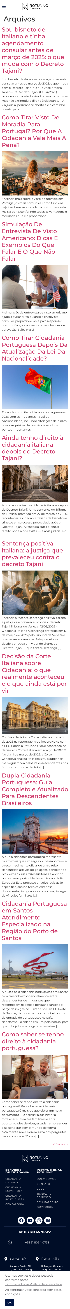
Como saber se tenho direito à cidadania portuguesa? (33, 1041)
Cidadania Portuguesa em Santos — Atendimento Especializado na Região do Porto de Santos (34, 920)
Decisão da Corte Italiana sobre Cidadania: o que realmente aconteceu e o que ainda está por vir (34, 673)
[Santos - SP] (6, 1259)
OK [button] (9, 1302)
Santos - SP (18, 1258)
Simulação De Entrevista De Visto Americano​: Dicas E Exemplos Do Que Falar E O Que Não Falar (30, 241)
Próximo (60, 1144)
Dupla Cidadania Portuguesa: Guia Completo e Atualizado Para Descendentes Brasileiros (35, 789)
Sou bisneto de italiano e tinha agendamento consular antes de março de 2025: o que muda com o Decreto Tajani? (33, 50)
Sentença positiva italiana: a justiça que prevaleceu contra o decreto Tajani (32, 553)
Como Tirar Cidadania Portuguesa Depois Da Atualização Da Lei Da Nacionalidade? (34, 348)
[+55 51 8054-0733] (10, 1242)
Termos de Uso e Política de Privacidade (33, 1284)
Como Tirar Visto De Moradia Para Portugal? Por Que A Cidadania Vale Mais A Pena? (34, 131)
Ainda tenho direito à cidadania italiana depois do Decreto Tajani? (32, 448)
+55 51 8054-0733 (37, 1242)
